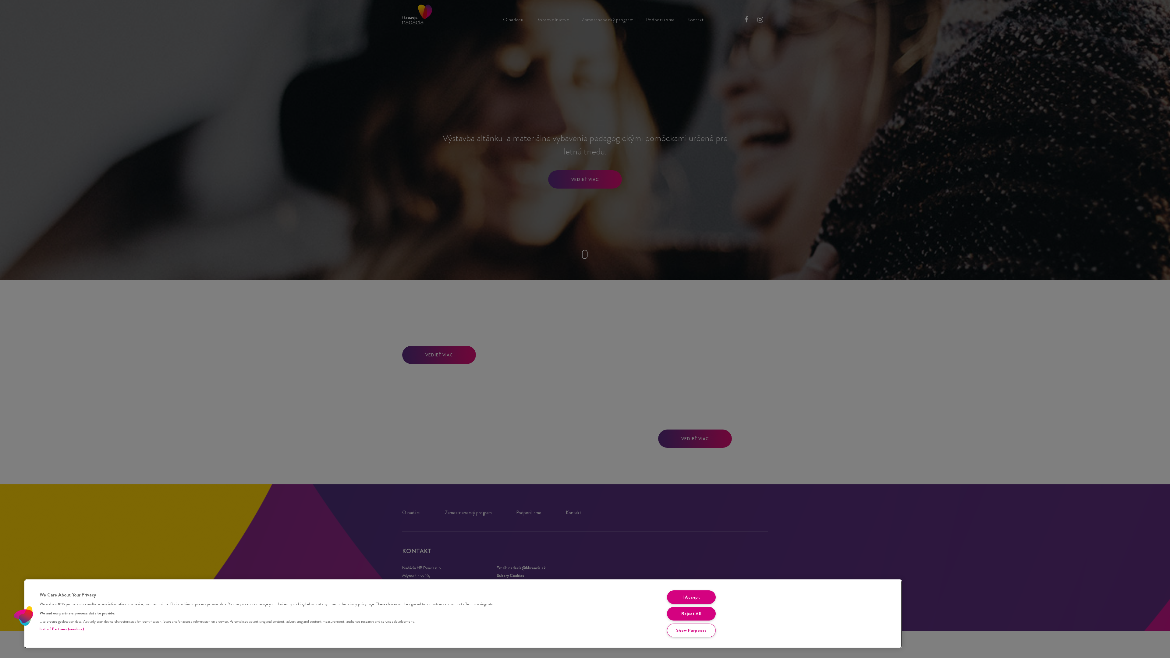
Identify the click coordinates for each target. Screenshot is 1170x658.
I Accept (691, 597)
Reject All (691, 613)
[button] (23, 616)
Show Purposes (691, 630)
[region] (463, 613)
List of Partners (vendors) (62, 629)
